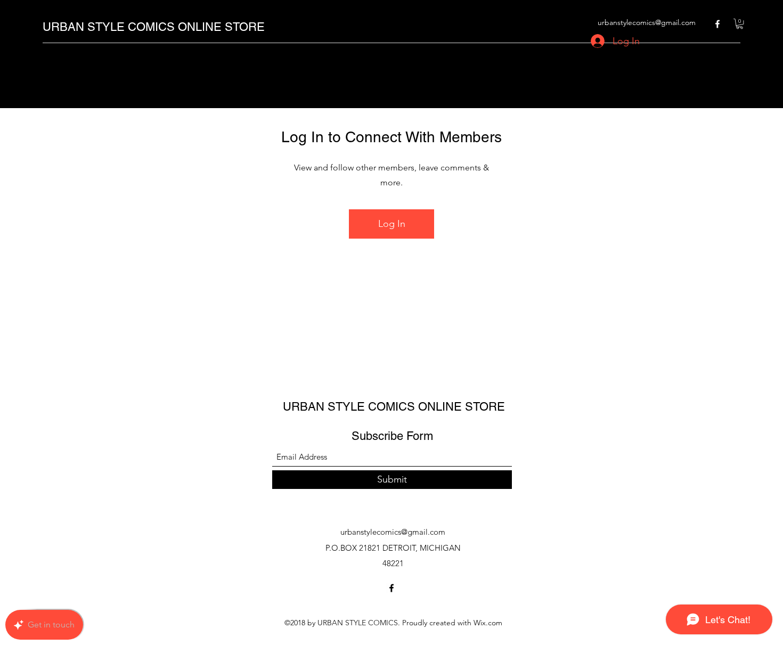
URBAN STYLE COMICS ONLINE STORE (154, 27)
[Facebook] (717, 24)
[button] (739, 24)
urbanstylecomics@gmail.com (647, 22)
